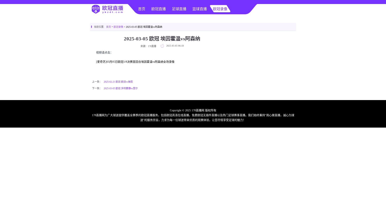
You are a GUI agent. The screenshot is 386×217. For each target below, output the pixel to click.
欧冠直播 (158, 9)
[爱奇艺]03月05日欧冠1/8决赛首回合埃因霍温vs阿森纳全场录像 (135, 61)
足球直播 (179, 9)
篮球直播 (199, 9)
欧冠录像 (220, 9)
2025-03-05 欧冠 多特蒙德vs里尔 (121, 88)
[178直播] (107, 13)
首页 (141, 9)
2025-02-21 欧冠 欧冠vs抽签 (118, 81)
